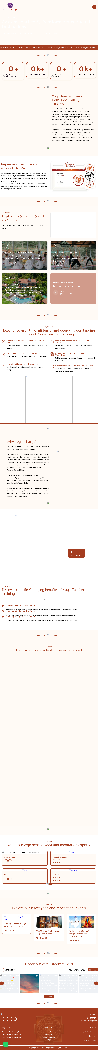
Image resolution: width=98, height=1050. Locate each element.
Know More (57, 234)
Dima (6, 875)
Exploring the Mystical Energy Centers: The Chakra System (79, 934)
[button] (2, 983)
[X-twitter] (15, 1019)
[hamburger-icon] (94, 7)
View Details (8, 930)
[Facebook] (6, 861)
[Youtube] (11, 1019)
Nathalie (56, 875)
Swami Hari (9, 857)
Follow (94, 970)
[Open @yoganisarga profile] (2, 970)
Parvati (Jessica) (60, 857)
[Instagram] (10, 861)
